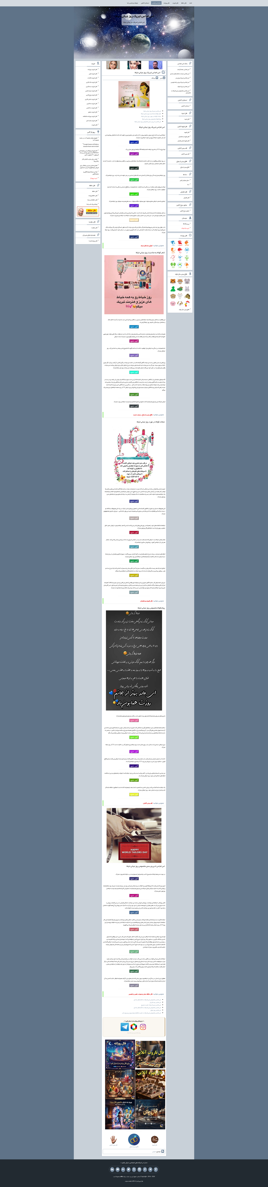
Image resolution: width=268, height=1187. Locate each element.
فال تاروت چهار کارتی (91, 90)
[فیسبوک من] (145, 1169)
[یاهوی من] (156, 1169)
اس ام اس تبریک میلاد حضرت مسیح (151, 1004)
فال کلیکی (186, 197)
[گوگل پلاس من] (123, 1169)
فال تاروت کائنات (92, 77)
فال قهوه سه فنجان (184, 136)
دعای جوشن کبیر (184, 180)
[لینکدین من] (112, 1169)
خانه (190, 2)
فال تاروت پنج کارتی (91, 94)
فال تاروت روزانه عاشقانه (90, 116)
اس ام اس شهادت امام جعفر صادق (179, 73)
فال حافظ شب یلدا (92, 199)
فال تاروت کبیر (93, 73)
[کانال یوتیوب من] (118, 1169)
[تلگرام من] (150, 1169)
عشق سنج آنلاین (184, 210)
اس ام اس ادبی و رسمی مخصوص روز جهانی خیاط (148, 121)
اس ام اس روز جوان (155, 1010)
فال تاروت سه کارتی (91, 86)
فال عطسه (94, 227)
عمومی (154, 1151)
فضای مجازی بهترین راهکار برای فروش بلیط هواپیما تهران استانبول (89, 166)
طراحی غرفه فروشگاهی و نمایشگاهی (91, 172)
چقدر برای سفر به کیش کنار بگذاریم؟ (90, 160)
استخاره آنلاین (145, 2)
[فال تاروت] (150, 1055)
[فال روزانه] (120, 1055)
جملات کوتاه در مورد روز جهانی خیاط (151, 116)
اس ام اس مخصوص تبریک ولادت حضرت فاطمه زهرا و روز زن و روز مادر (141, 1012)
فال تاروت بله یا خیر (91, 120)
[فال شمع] (120, 1084)
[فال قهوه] (150, 1084)
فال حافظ (183, 2)
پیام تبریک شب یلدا (91, 204)
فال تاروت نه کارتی (92, 103)
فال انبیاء (186, 119)
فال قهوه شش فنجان (183, 140)
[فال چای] (150, 1114)
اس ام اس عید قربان (155, 1002)
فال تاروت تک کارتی (91, 82)
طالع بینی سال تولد (184, 309)
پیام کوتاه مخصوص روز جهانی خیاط (151, 118)
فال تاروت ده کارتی (91, 107)
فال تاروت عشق (92, 111)
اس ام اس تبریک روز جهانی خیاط (134, 16)
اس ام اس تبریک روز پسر (182, 77)
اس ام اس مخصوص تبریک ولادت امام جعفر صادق (147, 999)
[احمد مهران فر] (155, 65)
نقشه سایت (128, 1181)
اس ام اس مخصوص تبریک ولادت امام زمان (181, 91)
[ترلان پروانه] (134, 65)
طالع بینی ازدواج (184, 167)
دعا (188, 184)
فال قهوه (186, 132)
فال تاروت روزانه (92, 69)
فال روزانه (166, 2)
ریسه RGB (186, 223)
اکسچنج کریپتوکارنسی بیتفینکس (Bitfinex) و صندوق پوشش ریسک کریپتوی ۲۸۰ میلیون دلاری (89, 152)
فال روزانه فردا (93, 240)
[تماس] (134, 1169)
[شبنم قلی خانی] (113, 65)
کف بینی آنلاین (185, 153)
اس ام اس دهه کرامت (183, 69)
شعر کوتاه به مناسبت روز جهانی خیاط (151, 113)
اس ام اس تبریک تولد (183, 86)
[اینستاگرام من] (139, 1169)
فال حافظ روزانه (93, 195)
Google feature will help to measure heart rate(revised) (91, 145)
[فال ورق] (120, 1114)
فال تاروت (175, 2)
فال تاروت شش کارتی (91, 99)
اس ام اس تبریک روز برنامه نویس (180, 82)
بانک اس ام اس (156, 2)
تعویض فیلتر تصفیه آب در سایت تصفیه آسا (89, 138)
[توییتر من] (128, 1169)
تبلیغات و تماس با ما (132, 2)
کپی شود (134, 142)
